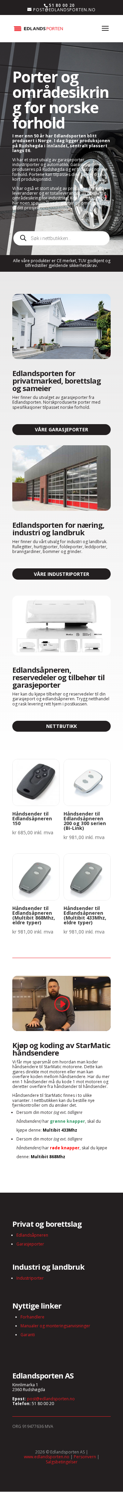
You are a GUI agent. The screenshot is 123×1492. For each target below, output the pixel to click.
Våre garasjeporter (61, 429)
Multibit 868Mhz (48, 1157)
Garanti (27, 1335)
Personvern (85, 1457)
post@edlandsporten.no (51, 1399)
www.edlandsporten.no (46, 1457)
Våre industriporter (61, 574)
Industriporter (30, 1278)
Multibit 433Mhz (60, 1130)
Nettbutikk (61, 726)
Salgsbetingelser (62, 1462)
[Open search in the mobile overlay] (61, 238)
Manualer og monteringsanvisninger (55, 1326)
